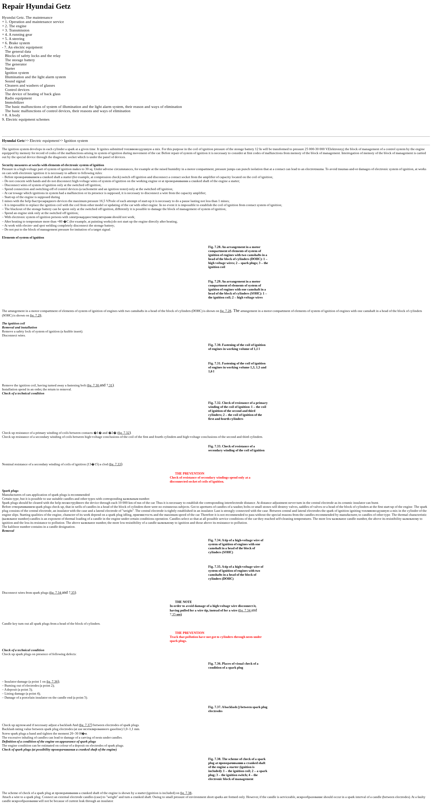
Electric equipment (44, 141)
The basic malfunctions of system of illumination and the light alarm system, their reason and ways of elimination (93, 107)
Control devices (17, 90)
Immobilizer (14, 102)
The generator (16, 64)
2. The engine (15, 26)
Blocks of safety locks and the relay (33, 56)
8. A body (12, 115)
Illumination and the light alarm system (35, 77)
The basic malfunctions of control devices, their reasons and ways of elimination (67, 111)
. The (230, 310)
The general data (18, 51)
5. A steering (14, 39)
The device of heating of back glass (32, 94)
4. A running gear (18, 34)
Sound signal (15, 81)
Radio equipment (18, 98)
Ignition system (17, 73)
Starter (10, 68)
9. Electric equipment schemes (26, 119)
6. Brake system (17, 43)
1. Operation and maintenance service (34, 22)
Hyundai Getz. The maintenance (27, 17)
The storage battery (20, 60)
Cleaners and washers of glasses (30, 85)
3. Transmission (17, 30)
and (97, 385)
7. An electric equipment (23, 47)
